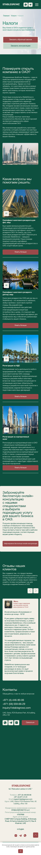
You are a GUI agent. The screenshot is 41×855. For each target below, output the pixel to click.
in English (20, 829)
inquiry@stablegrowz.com (17, 708)
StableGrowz (11, 5)
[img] (20, 275)
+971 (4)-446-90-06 (13, 700)
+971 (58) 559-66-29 (14, 704)
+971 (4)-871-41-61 (20, 797)
